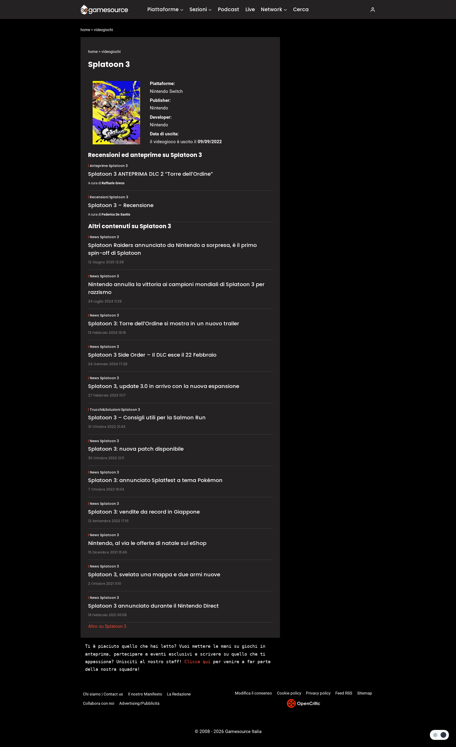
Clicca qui (197, 661)
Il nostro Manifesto (145, 694)
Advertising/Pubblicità (139, 703)
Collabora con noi (98, 703)
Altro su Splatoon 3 (107, 626)
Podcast (228, 9)
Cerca (301, 9)
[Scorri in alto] (440, 726)
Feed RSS (343, 693)
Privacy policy (318, 693)
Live (250, 9)
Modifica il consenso (253, 693)
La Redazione (179, 694)
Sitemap (364, 693)
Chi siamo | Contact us (103, 694)
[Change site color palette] (439, 735)
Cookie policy (289, 693)
